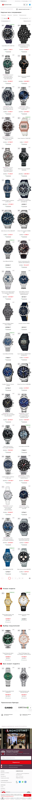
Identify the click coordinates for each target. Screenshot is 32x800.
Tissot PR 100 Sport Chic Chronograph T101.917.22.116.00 (24, 654)
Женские (10, 15)
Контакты (3, 788)
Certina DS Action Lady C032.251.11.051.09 (24, 692)
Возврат (2, 774)
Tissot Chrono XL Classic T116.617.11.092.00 (8, 654)
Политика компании (5, 791)
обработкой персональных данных (15, 765)
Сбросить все (27, 21)
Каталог (2, 9)
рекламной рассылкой (13, 767)
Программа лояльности (6, 782)
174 (22, 578)
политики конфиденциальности (7, 796)
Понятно (27, 795)
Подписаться (16, 762)
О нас (29, 1)
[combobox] (25, 18)
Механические (22, 15)
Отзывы (23, 1)
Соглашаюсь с (12, 765)
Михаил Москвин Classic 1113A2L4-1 (24, 615)
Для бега (15, 15)
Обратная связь (19, 777)
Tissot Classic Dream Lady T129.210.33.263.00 (8, 615)
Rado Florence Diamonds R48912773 (8, 692)
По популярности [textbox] (24, 18)
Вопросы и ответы (5, 772)
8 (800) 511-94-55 (19, 771)
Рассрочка (18, 1)
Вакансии (3, 790)
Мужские (3, 15)
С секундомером (5, 21)
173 (19, 578)
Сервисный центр (5, 778)
